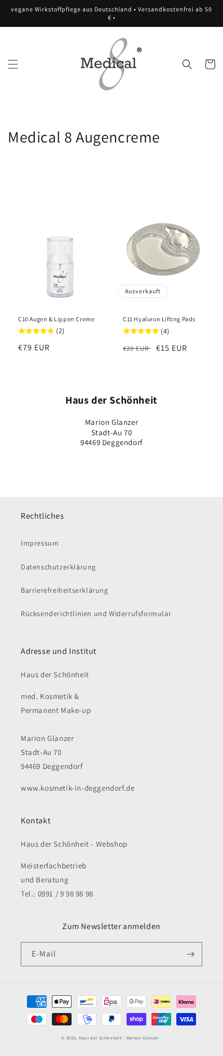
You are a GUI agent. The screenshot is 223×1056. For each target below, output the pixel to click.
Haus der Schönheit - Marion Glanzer (119, 1037)
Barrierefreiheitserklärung (64, 590)
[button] (13, 64)
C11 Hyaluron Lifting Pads (159, 319)
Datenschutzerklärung (58, 567)
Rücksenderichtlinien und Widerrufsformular (96, 613)
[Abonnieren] (190, 954)
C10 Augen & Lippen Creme (56, 319)
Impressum (40, 543)
